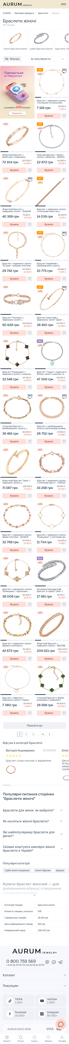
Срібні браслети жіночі (41, 49)
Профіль (62, 1041)
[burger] (63, 4)
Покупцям (10, 986)
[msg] (61, 1024)
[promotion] (17, 117)
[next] (49, 734)
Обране (48, 1041)
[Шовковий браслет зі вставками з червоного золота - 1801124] (11, 769)
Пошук (21, 1041)
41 (43, 734)
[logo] (17, 4)
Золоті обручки (42, 870)
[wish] (64, 115)
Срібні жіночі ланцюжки (17, 870)
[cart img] (52, 82)
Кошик (34, 1041)
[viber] (47, 962)
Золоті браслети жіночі (15, 49)
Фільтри (14, 58)
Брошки (60, 870)
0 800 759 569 (21, 961)
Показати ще (34, 725)
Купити (49, 115)
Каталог (7, 1041)
